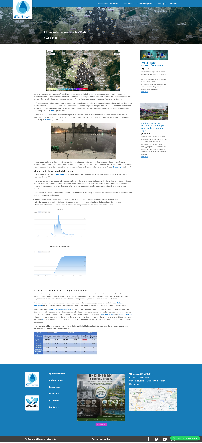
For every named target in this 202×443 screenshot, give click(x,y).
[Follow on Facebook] (148, 439)
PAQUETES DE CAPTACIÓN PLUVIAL (152, 64)
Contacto (173, 4)
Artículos (54, 400)
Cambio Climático (125, 314)
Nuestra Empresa (144, 4)
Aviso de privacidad (101, 439)
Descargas (161, 4)
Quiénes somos (57, 373)
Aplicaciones (102, 4)
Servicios (114, 4)
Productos (127, 4)
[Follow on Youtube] (165, 439)
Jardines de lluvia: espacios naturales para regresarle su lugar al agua (153, 127)
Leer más (144, 92)
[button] (185, 438)
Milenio (52, 111)
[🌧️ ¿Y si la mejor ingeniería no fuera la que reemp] (101, 397)
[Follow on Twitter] (156, 439)
